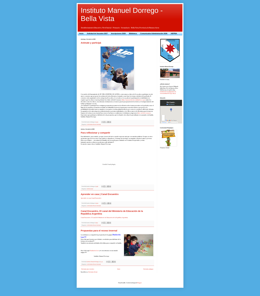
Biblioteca (133, 33)
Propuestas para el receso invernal (99, 230)
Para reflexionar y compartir (95, 132)
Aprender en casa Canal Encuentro (91, 198)
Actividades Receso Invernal (94, 124)
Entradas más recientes (87, 269)
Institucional (90, 189)
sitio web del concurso (144, 113)
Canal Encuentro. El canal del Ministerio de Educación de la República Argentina (104, 218)
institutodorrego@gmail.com (168, 92)
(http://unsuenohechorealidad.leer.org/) (133, 100)
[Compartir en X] (106, 122)
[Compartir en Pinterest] (110, 122)
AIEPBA (174, 33)
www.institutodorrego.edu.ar (168, 93)
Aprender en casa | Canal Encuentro (100, 194)
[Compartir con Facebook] (108, 122)
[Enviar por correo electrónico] (102, 122)
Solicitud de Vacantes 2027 (97, 33)
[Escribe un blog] (104, 122)
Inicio (81, 33)
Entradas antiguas (148, 269)
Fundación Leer (94, 251)
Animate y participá (91, 43)
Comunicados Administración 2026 (153, 33)
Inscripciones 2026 (118, 33)
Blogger (139, 283)
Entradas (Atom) (92, 272)
